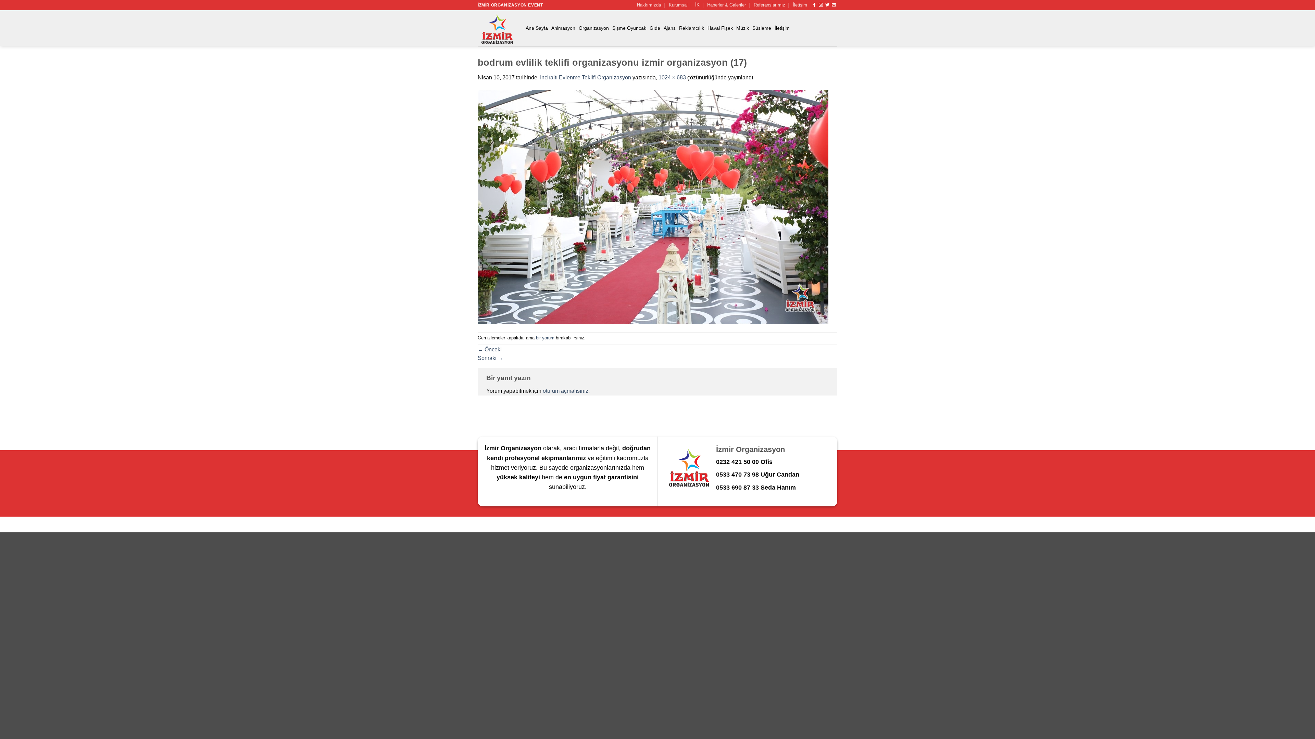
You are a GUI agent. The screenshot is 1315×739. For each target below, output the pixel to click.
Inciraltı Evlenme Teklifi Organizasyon (585, 77)
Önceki (490, 349)
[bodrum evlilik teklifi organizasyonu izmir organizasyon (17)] (653, 207)
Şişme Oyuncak (629, 28)
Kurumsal (678, 5)
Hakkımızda (649, 5)
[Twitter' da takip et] (827, 5)
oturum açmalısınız (565, 391)
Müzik (742, 28)
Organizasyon (594, 28)
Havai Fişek (720, 28)
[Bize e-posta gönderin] (834, 5)
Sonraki (490, 358)
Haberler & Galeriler (726, 5)
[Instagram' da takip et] (821, 5)
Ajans (670, 28)
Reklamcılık (691, 28)
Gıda (655, 28)
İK (697, 5)
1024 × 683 (672, 77)
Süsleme (761, 28)
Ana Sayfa (537, 28)
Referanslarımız (769, 5)
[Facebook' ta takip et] (814, 5)
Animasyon (563, 28)
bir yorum (545, 337)
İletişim (800, 5)
